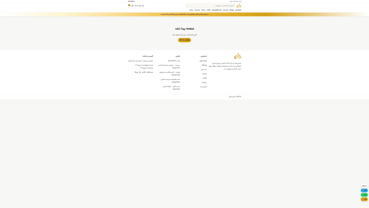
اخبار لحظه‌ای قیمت (217, 10)
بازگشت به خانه (184, 40)
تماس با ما (197, 10)
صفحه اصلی (238, 10)
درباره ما (203, 10)
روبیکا (136, 72)
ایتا (140, 72)
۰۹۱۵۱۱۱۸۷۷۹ (176, 89)
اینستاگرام (150, 72)
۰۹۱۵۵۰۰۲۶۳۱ (176, 68)
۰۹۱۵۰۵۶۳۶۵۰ (176, 82)
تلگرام (144, 72)
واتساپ (365, 195)
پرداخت (191, 10)
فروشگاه (232, 10)
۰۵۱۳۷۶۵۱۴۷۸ (131, 1)
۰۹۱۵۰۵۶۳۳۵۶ (175, 75)
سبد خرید (204, 69)
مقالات (208, 10)
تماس (365, 199)
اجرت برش (225, 10)
